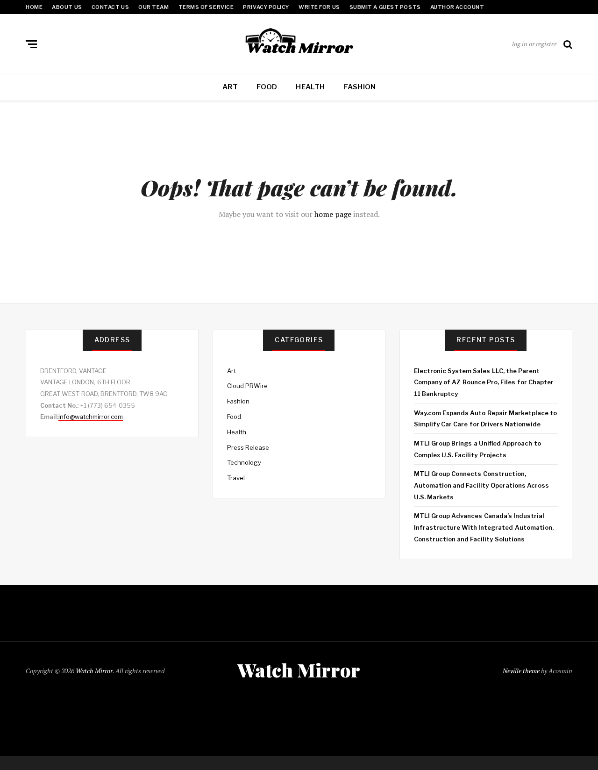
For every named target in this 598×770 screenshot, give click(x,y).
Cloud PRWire (247, 385)
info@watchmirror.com (90, 416)
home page (332, 214)
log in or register (534, 43)
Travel (236, 478)
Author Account (457, 7)
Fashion (360, 87)
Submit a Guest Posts (385, 7)
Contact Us (110, 7)
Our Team (153, 7)
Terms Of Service (206, 7)
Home (34, 7)
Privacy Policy (266, 7)
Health (310, 87)
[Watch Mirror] (299, 42)
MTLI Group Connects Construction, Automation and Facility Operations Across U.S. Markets (481, 485)
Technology (244, 462)
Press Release (248, 447)
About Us (67, 7)
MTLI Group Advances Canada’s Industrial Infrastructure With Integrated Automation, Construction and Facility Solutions (484, 527)
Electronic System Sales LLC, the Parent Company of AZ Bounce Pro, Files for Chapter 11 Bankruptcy (484, 382)
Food (266, 87)
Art (230, 87)
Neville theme (521, 670)
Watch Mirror (94, 670)
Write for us (319, 7)
